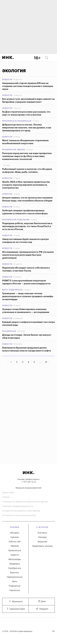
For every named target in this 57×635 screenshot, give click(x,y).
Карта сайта (8, 493)
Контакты (42, 533)
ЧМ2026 (21, 149)
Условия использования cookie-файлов (21, 511)
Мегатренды (14, 559)
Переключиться (14, 577)
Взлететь (14, 573)
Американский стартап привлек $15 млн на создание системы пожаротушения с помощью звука (27, 86)
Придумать (14, 564)
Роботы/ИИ (23, 220)
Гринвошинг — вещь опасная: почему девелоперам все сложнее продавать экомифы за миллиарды (27, 296)
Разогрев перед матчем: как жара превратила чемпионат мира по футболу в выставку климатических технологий (27, 156)
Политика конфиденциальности (17, 506)
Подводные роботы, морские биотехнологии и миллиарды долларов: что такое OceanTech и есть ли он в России (27, 226)
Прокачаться (9, 121)
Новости (7, 79)
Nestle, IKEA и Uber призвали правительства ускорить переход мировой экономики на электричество (26, 185)
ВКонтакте (17, 602)
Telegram (43, 609)
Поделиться (16, 290)
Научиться (15, 590)
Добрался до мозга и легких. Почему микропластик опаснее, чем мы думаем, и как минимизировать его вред (26, 128)
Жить (5, 290)
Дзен (43, 601)
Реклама (42, 537)
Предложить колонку (42, 546)
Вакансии (42, 542)
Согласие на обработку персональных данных (25, 502)
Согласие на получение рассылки (19, 515)
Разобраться (24, 121)
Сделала (14, 537)
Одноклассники (17, 609)
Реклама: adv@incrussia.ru (28, 479)
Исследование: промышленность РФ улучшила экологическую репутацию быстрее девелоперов (28, 255)
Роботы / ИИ (14, 542)
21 (46, 362)
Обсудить (14, 533)
